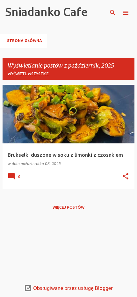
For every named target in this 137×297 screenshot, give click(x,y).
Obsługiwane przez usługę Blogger (72, 288)
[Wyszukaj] (113, 12)
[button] (125, 176)
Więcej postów (68, 207)
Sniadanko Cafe (46, 11)
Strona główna (24, 41)
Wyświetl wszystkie (28, 74)
